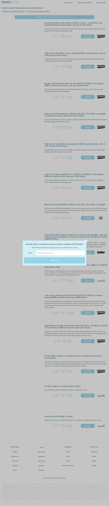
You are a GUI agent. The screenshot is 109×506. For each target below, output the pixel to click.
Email (30, 253)
